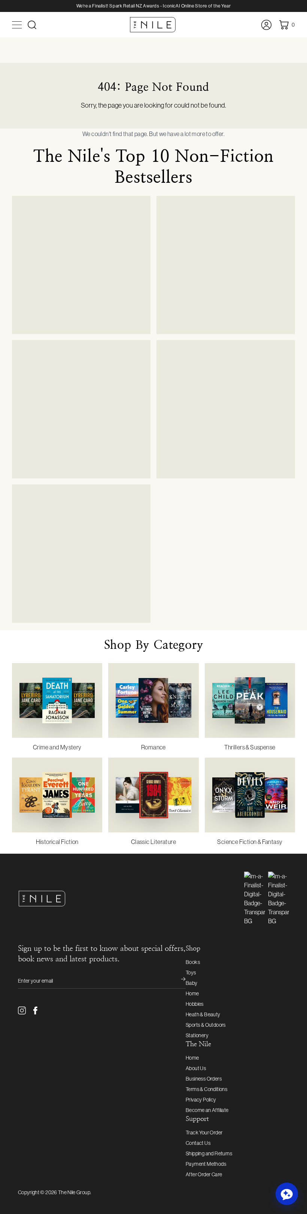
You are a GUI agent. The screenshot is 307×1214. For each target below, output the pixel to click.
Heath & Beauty (203, 1014)
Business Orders (204, 1079)
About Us (196, 1068)
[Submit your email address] (178, 980)
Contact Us (198, 1143)
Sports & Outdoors (206, 1025)
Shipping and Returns (209, 1153)
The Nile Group (74, 1192)
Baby (192, 983)
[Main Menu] (17, 24)
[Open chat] (287, 1194)
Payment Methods (206, 1164)
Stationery (197, 1035)
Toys (191, 973)
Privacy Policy (201, 1100)
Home (192, 993)
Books (193, 962)
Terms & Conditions (206, 1089)
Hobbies (195, 1004)
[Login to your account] (266, 24)
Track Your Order (204, 1133)
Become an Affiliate (207, 1110)
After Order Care (204, 1174)
